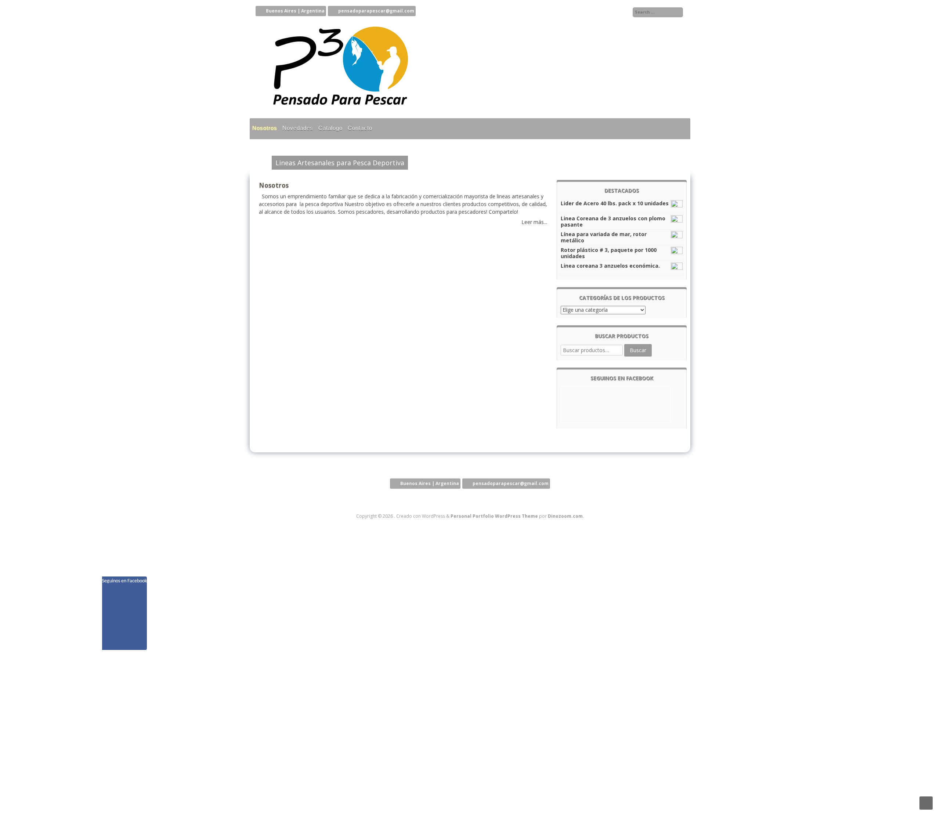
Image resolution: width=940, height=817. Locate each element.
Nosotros (264, 128)
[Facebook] (624, 12)
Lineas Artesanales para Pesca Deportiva (339, 162)
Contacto (360, 128)
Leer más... (534, 221)
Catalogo (330, 128)
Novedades (297, 128)
